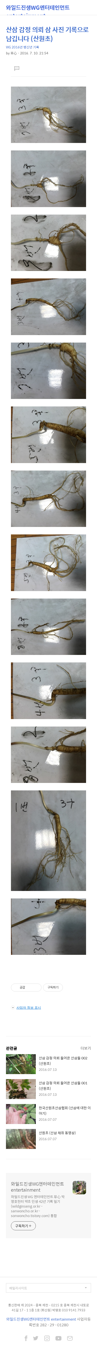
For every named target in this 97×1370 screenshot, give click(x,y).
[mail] (70, 1339)
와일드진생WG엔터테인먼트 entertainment (38, 9)
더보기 (86, 1048)
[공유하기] (30, 987)
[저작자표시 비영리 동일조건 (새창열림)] (69, 988)
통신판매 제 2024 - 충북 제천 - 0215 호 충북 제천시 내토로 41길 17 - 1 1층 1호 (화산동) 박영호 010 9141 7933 (48, 1307)
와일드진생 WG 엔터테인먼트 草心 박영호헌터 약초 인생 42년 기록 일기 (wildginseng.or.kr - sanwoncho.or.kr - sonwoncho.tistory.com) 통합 (38, 1206)
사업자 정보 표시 (28, 1007)
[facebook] (26, 1339)
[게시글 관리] (36, 987)
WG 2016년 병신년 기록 (22, 47)
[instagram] (47, 1339)
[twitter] (36, 1339)
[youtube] (58, 1339)
